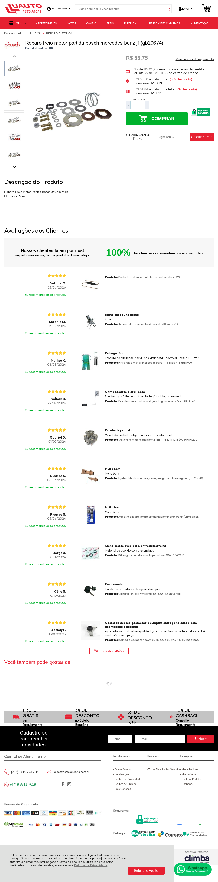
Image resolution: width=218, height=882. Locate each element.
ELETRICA (34, 33)
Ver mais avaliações (109, 651)
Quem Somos (123, 769)
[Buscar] (167, 9)
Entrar (185, 8)
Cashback (187, 784)
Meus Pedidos (190, 769)
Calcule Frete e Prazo (137, 137)
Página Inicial (13, 33)
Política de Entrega (126, 784)
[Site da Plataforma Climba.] (196, 857)
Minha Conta (189, 774)
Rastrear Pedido (191, 779)
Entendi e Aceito (146, 871)
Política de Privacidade (90, 865)
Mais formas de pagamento (195, 59)
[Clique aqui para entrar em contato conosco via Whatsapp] (193, 869)
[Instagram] (69, 784)
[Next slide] (14, 166)
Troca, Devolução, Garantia (164, 769)
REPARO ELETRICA (59, 33)
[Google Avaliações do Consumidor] (190, 819)
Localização (122, 774)
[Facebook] (62, 784)
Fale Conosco (123, 789)
